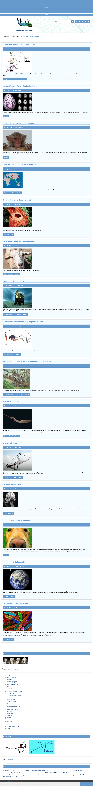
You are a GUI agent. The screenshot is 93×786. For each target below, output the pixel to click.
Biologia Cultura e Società (13, 706)
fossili (64, 772)
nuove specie (43, 775)
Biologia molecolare (8, 79)
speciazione (70, 775)
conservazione (78, 770)
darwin (4, 772)
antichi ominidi (14, 770)
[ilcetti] (8, 782)
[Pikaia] (23, 26)
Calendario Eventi (13, 669)
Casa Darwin (13, 694)
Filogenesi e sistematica (20, 79)
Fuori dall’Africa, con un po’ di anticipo (19, 165)
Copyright (46, 9)
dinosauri (17, 773)
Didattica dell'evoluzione (13, 709)
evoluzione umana (53, 773)
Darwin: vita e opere (12, 724)
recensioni (64, 775)
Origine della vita (11, 699)
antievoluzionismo (20, 770)
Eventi (6, 703)
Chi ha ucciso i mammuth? (14, 281)
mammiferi (20, 775)
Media (6, 719)
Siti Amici (46, 14)
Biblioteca (9, 721)
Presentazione (46, 12)
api (24, 770)
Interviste (9, 728)
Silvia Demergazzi (18, 49)
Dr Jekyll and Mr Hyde (12, 484)
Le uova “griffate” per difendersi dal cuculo (21, 86)
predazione (54, 775)
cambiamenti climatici (40, 770)
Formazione (10, 713)
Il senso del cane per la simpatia (16, 521)
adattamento (6, 770)
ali (10, 770)
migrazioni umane (26, 775)
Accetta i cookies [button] (86, 784)
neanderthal (36, 775)
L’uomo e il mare (10, 443)
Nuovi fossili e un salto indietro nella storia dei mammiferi (27, 362)
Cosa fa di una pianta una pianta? (17, 200)
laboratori (5, 775)
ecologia (22, 772)
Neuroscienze (10, 698)
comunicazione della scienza (68, 770)
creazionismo (86, 770)
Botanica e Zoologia (8, 234)
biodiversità (29, 771)
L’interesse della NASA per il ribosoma (19, 45)
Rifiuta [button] (76, 784)
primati (58, 775)
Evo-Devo (17, 354)
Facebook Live (10, 711)
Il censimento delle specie (14, 562)
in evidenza (8, 717)
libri (8, 774)
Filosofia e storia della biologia (14, 691)
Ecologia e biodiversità (17, 477)
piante (50, 775)
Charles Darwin (50, 770)
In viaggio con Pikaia (15, 695)
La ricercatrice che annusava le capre (18, 241)
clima (55, 770)
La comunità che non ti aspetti (15, 603)
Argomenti (7, 675)
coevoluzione (59, 770)
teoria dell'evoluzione (13, 776)
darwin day (9, 773)
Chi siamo (46, 7)
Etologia (6, 116)
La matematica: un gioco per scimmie (18, 123)
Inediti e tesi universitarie (13, 726)
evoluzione (32, 772)
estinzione (26, 772)
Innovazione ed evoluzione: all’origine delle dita (23, 322)
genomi (72, 772)
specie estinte (77, 775)
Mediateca (9, 730)
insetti (79, 772)
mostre (31, 775)
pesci (47, 775)
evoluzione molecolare (39, 772)
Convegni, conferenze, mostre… (15, 708)
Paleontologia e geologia (21, 314)
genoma (68, 772)
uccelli (20, 776)
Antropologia (7, 192)
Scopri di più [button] (53, 784)
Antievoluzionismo (11, 677)
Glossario (10, 759)
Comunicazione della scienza (14, 723)
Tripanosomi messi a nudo (14, 401)
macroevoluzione (14, 775)
